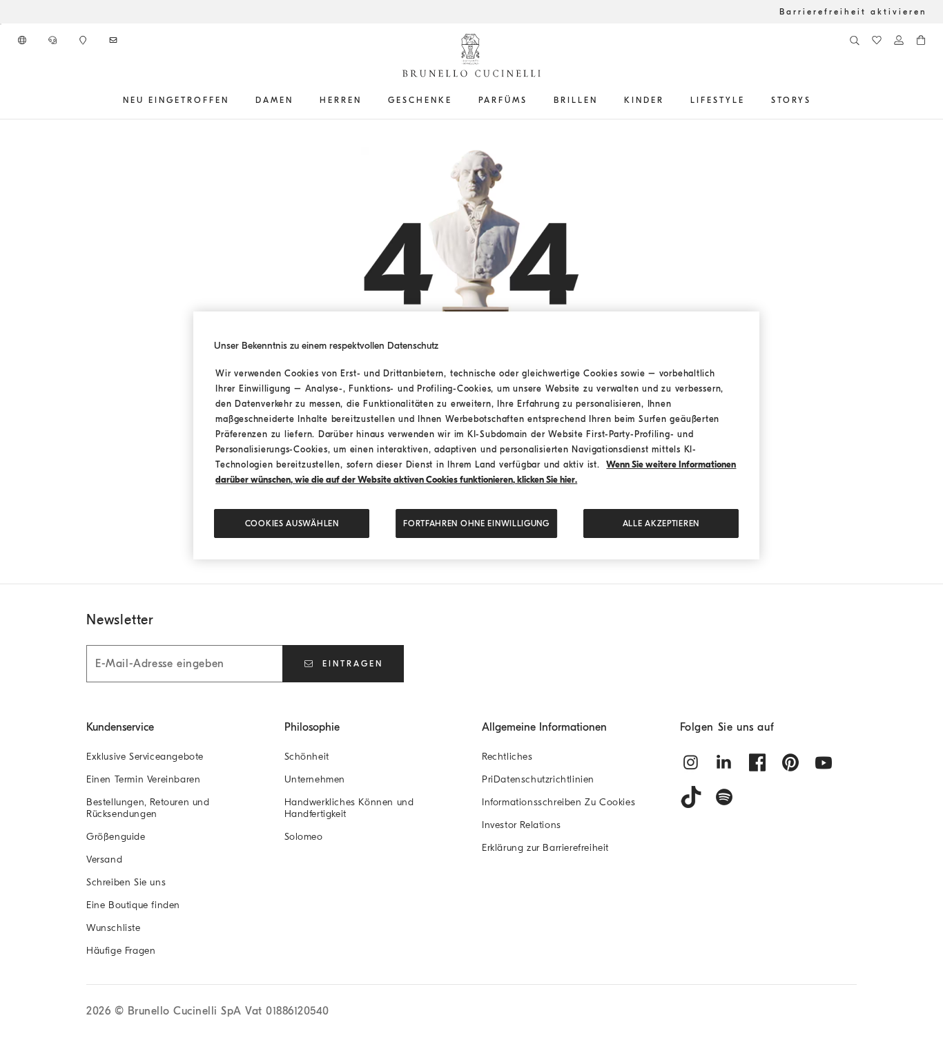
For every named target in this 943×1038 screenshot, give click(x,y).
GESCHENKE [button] (420, 100)
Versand (104, 859)
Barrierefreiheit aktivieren (852, 12)
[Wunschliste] (876, 40)
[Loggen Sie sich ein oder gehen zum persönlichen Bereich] (898, 40)
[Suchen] (854, 40)
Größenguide (116, 837)
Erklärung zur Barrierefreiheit (545, 848)
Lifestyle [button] (717, 100)
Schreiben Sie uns (126, 882)
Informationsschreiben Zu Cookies (558, 802)
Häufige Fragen (120, 951)
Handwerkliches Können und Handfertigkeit (349, 808)
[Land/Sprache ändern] (23, 40)
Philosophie (312, 727)
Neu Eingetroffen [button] (176, 100)
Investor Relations (521, 825)
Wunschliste (113, 928)
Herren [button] (341, 100)
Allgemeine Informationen (544, 727)
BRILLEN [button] (576, 100)
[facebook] (757, 762)
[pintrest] (790, 762)
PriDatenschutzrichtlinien (538, 779)
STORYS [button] (791, 100)
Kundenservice (120, 727)
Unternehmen (315, 779)
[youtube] (824, 762)
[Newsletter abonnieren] (114, 40)
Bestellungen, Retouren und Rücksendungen (148, 808)
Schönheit (306, 756)
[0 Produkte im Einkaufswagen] (920, 40)
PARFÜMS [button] (502, 100)
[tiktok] (691, 797)
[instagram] (691, 762)
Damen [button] (274, 100)
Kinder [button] (644, 100)
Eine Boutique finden (133, 905)
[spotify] (724, 797)
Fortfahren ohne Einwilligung (476, 523)
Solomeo (303, 837)
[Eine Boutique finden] (84, 40)
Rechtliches (507, 756)
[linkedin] (724, 762)
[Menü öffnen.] (234, 100)
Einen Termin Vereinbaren (143, 779)
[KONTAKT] (54, 40)
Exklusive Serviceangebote (145, 756)
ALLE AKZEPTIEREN (661, 523)
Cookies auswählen (292, 523)
